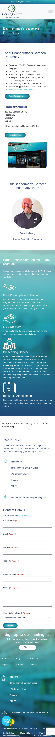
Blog (18, 659)
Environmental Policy (11, 736)
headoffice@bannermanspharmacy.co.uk (29, 497)
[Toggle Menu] (50, 11)
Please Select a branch (17, 613)
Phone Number (13, 574)
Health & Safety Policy (43, 736)
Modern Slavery (26, 733)
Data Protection (45, 733)
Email (9, 534)
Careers (19, 665)
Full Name (11, 520)
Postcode (11, 561)
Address (10, 547)
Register (5, 665)
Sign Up (27, 647)
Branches (34, 659)
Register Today (38, 2)
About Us (6, 659)
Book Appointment (17, 96)
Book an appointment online (21, 90)
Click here (23, 516)
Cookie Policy (8, 733)
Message (11, 588)
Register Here (15, 135)
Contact (33, 665)
